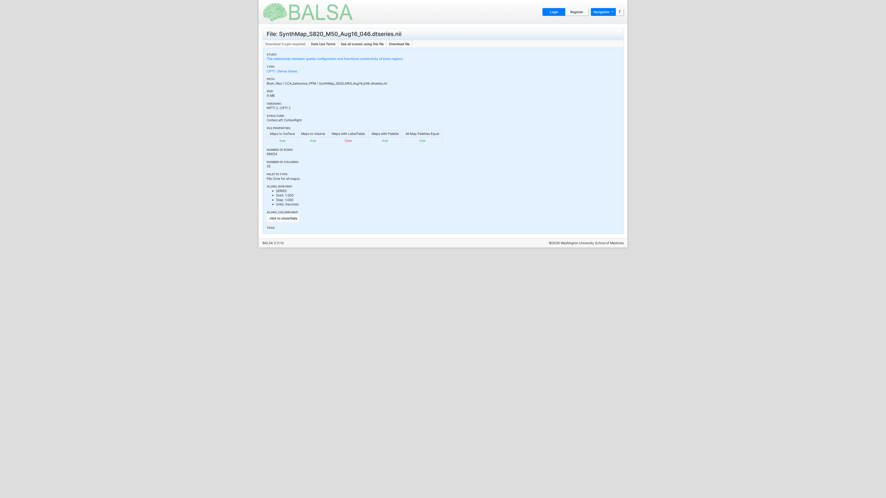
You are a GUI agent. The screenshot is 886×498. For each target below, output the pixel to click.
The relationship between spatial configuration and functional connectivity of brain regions (335, 59)
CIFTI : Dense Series (282, 71)
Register (576, 12)
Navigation (602, 12)
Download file (399, 44)
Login (554, 12)
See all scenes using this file (362, 44)
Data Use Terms (323, 44)
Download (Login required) (285, 44)
